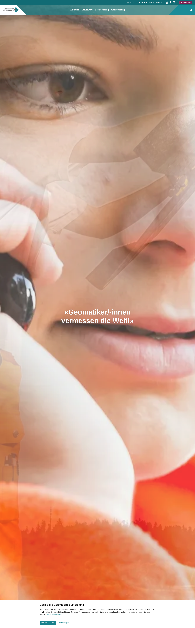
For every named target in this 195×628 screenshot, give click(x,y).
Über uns (159, 2)
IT (133, 2)
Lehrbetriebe (143, 2)
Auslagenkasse (186, 2)
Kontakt (151, 2)
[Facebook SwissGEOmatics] (170, 2)
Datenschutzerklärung (54, 615)
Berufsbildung (102, 10)
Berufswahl (87, 10)
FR (131, 2)
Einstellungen (63, 623)
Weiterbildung (118, 10)
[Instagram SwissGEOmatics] (167, 2)
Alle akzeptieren (47, 623)
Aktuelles (74, 10)
